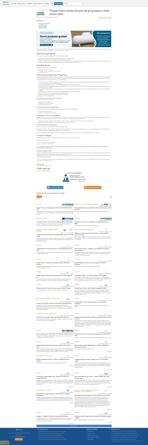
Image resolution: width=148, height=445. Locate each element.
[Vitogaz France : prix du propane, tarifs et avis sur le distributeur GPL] (68, 204)
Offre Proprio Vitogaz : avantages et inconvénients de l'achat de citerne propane (91, 249)
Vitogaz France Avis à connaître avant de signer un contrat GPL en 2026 (92, 334)
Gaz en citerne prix (86, 391)
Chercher (39, 196)
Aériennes (40, 142)
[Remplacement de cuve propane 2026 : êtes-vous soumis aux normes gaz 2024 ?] (106, 204)
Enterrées (40, 143)
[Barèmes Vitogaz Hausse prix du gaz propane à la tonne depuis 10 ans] (68, 272)
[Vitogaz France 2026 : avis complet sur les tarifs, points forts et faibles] (106, 218)
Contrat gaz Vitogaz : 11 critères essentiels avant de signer (90, 275)
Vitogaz (110, 18)
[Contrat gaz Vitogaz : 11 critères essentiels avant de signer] (106, 272)
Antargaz (95, 204)
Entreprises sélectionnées (38, 3)
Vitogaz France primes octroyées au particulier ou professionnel (53, 303)
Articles (19, 3)
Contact (52, 3)
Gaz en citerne (40, 390)
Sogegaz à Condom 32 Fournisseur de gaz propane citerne (52, 416)
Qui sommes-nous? (90, 431)
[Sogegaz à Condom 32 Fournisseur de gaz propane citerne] (68, 412)
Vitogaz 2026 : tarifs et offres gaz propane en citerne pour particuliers (90, 302)
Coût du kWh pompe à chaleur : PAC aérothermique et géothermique (124, 433)
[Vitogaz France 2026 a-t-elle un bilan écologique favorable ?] (106, 284)
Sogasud (77, 391)
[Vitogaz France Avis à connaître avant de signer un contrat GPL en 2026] (106, 330)
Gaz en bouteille (41, 355)
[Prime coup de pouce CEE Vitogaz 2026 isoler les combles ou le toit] (68, 330)
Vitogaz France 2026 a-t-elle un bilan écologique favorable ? (90, 288)
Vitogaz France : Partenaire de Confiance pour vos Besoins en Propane (53, 263)
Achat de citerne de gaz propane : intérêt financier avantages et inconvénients (53, 394)
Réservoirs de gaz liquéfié (44, 23)
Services (23, 3)
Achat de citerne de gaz (87, 229)
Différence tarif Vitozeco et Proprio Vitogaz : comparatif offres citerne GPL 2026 (91, 234)
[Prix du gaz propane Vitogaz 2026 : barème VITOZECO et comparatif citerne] (68, 373)
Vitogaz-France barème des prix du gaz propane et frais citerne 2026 (53, 346)
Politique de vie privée (91, 433)
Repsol (56, 229)
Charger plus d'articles (74, 425)
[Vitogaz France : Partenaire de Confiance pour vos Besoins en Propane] (68, 259)
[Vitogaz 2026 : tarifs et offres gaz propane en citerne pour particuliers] (106, 298)
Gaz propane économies (43, 298)
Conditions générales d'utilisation (93, 437)
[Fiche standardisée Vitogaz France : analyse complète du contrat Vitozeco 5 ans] (106, 373)
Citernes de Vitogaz (42, 26)
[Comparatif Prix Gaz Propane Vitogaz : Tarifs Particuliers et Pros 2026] (68, 245)
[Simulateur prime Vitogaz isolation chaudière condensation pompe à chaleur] (106, 412)
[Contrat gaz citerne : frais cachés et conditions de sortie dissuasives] (68, 218)
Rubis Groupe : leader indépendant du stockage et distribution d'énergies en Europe (91, 346)
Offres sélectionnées (58, 3)
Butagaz (76, 204)
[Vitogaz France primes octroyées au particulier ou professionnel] (68, 298)
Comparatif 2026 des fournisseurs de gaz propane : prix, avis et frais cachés (54, 235)
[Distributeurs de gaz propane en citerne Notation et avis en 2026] (106, 390)
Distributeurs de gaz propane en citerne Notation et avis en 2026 (92, 395)
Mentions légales (90, 439)
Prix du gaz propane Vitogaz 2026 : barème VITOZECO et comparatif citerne (52, 377)
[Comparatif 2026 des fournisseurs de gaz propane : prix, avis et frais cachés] (68, 229)
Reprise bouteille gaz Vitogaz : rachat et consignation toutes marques (52, 360)
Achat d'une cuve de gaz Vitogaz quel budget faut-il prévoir (52, 317)
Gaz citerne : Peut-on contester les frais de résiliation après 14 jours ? (124, 431)
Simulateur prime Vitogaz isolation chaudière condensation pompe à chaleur (92, 417)
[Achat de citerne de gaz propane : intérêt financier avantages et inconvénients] (68, 390)
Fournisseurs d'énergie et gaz (102, 18)
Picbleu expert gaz (42, 27)
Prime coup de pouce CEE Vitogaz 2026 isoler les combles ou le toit (54, 334)
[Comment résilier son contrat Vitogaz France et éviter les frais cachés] (106, 356)
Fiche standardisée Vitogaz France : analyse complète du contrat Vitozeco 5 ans (91, 377)
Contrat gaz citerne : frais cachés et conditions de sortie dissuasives (54, 222)
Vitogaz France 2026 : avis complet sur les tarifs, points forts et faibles (91, 222)
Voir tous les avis (19, 439)
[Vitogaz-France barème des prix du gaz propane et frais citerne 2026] (68, 341)
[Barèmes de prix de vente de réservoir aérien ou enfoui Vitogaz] (68, 284)
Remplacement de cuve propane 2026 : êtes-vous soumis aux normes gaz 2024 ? (93, 208)
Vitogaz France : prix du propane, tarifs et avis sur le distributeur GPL (54, 208)
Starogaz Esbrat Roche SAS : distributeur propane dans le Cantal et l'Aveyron (92, 318)
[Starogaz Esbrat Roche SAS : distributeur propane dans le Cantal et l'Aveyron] (106, 313)
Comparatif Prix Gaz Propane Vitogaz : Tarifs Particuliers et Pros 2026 (54, 249)
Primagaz (89, 204)
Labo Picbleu (29, 3)
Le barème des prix (42, 25)
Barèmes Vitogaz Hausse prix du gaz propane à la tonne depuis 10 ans (54, 276)
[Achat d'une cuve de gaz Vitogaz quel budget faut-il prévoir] (68, 313)
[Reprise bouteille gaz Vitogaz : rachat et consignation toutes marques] (68, 356)
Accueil (14, 3)
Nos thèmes (46, 3)
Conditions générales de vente (92, 435)
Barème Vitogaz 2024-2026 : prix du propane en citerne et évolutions (90, 263)
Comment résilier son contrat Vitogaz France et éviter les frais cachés (91, 360)
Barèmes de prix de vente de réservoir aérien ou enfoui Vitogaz (53, 288)
